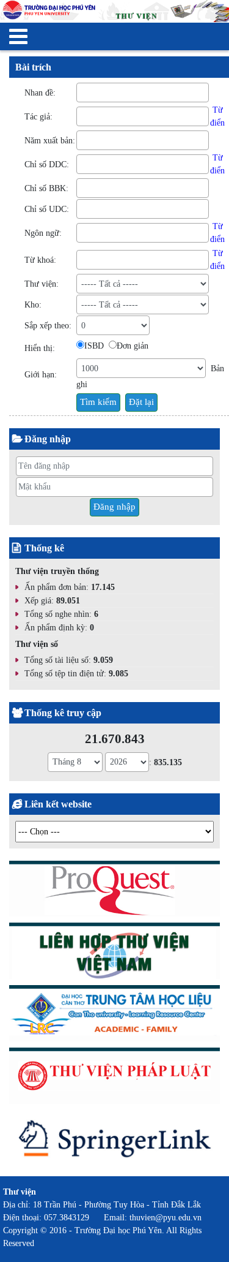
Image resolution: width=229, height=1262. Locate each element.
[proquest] (114, 891)
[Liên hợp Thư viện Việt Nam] (114, 953)
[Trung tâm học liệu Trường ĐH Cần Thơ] (114, 1015)
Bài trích (33, 67)
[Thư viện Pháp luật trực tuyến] (114, 1078)
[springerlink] (114, 1142)
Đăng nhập (114, 507)
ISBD (94, 345)
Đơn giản (132, 345)
